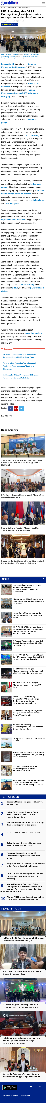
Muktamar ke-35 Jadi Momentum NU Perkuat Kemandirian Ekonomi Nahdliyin (28, 601)
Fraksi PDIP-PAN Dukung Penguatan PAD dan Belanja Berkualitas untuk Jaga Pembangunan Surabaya (26, 700)
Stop (15, 25)
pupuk (15, 288)
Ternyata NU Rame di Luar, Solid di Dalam (29, 739)
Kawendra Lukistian (9, 56)
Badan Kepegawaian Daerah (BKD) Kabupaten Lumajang (19, 93)
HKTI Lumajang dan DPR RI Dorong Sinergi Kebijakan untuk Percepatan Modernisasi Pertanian (22, 14)
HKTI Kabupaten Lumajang (9, 54)
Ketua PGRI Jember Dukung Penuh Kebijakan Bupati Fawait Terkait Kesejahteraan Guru (23, 814)
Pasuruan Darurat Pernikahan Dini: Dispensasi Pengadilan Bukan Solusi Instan (23, 855)
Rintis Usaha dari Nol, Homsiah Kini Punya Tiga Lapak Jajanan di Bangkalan (25, 823)
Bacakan (7, 25)
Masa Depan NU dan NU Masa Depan (23, 833)
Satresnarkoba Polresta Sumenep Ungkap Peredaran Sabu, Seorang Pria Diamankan (28, 754)
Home (3, 7)
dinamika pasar (12, 203)
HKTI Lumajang (32, 135)
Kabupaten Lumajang (8, 58)
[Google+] (16, 408)
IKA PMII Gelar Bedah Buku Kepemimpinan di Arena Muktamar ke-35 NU (25, 768)
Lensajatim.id (7, 64)
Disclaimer (25, 1096)
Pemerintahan (11, 7)
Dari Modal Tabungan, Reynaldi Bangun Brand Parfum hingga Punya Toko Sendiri (27, 713)
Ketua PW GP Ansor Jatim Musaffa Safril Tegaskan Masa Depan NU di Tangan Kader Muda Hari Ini (28, 657)
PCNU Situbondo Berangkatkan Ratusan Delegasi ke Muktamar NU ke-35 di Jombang (25, 876)
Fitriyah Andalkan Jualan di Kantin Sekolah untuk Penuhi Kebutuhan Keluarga (26, 864)
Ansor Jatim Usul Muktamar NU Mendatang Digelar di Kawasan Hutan (27, 615)
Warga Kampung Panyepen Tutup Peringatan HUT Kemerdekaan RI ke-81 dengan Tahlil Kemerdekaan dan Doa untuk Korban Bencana (21, 887)
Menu (43, 3)
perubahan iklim (36, 200)
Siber (15, 1096)
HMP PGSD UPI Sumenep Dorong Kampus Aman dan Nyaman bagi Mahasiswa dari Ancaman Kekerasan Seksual (28, 630)
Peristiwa (21, 7)
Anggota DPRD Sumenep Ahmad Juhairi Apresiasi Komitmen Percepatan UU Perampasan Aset (28, 782)
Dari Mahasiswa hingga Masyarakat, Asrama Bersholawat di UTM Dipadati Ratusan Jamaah (28, 671)
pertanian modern (33, 333)
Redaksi (6, 1096)
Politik (27, 7)
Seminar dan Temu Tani (30, 56)
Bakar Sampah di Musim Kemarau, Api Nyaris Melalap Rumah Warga (24, 844)
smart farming (27, 284)
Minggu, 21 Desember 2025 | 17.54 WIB (12, 21)
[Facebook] (10, 408)
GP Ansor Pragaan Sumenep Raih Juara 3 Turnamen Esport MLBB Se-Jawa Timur (28, 643)
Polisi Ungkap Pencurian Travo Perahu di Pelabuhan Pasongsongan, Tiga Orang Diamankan (19, 366)
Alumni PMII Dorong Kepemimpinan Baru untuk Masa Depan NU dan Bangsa (28, 726)
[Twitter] (21, 408)
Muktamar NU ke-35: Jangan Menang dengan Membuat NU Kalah (27, 685)
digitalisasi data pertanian (13, 220)
